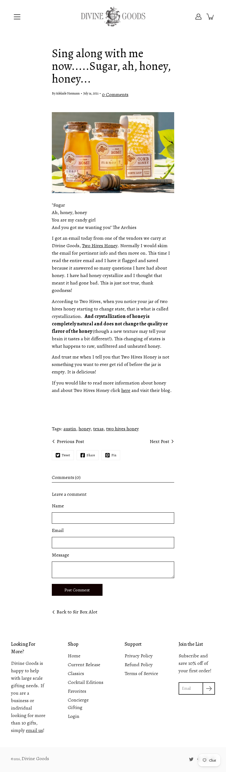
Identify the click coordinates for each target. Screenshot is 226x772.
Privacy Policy (139, 655)
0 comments (115, 94)
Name (58, 505)
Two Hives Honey (99, 245)
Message (60, 555)
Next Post (159, 441)
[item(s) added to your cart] (210, 16)
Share (91, 455)
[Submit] (209, 688)
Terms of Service (141, 673)
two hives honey (122, 428)
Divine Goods (35, 758)
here (125, 390)
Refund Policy (139, 664)
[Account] (198, 16)
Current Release (84, 664)
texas (98, 428)
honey (85, 428)
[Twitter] (191, 759)
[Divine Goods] (113, 16)
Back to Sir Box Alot (77, 611)
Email (58, 530)
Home (74, 655)
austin (69, 428)
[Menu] (17, 17)
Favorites (77, 691)
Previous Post (70, 441)
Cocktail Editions (85, 682)
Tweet (66, 455)
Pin (114, 455)
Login (73, 716)
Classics (76, 673)
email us (34, 730)
